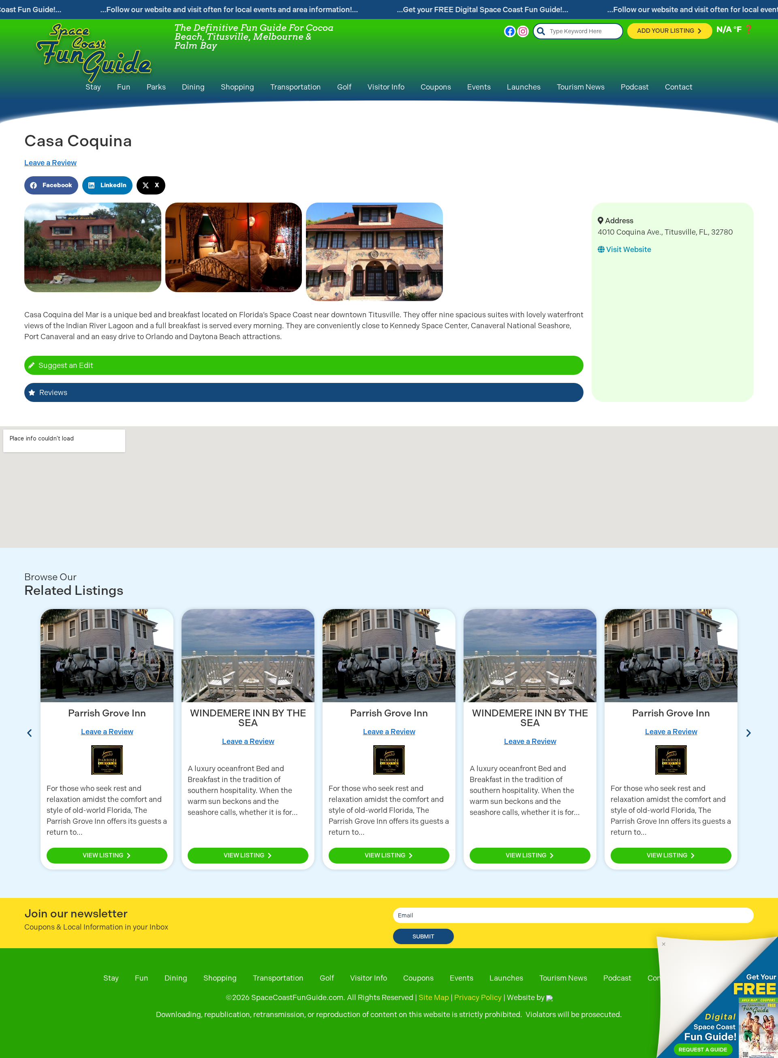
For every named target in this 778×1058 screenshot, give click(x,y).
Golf (344, 87)
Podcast (635, 87)
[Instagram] (523, 31)
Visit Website (628, 249)
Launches (524, 87)
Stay (93, 87)
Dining (193, 87)
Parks (156, 87)
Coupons (436, 87)
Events (479, 87)
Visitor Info (386, 87)
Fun (123, 87)
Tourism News (581, 87)
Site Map (434, 997)
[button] (51, 185)
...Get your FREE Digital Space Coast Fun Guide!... (483, 9)
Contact (679, 87)
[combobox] (578, 31)
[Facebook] (510, 31)
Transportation (295, 87)
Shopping (237, 87)
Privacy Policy (478, 997)
